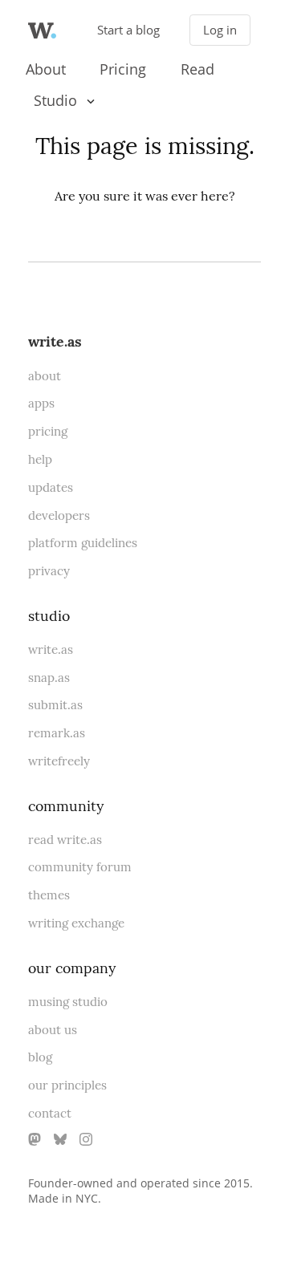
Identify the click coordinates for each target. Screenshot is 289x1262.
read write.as (65, 839)
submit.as (55, 704)
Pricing (123, 69)
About (46, 69)
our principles (67, 1085)
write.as (55, 341)
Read (197, 69)
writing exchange (76, 923)
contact (49, 1113)
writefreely (59, 761)
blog (40, 1057)
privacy (49, 570)
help (40, 459)
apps (41, 403)
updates (50, 487)
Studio (55, 100)
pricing (47, 431)
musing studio (68, 1001)
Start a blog (128, 30)
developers (59, 515)
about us (52, 1029)
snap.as (49, 677)
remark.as (56, 733)
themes (49, 895)
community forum (80, 866)
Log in (220, 30)
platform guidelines (82, 542)
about (44, 375)
